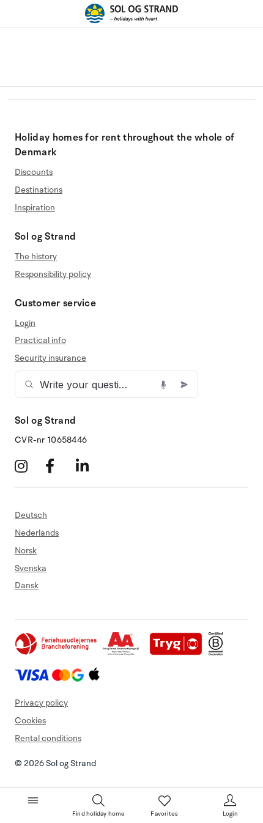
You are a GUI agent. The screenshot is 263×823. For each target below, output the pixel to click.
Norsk (26, 550)
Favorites (164, 814)
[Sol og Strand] (131, 13)
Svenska (30, 568)
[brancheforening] (57, 653)
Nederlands (37, 533)
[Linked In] (89, 466)
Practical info (40, 340)
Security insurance (50, 358)
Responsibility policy (53, 274)
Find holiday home (98, 814)
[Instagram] (28, 466)
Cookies (30, 720)
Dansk (27, 585)
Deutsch (31, 515)
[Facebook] (59, 466)
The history (36, 256)
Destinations (38, 190)
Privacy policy (41, 703)
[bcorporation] (219, 653)
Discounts (34, 172)
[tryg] (179, 653)
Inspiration (35, 207)
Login (25, 323)
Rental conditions (48, 738)
